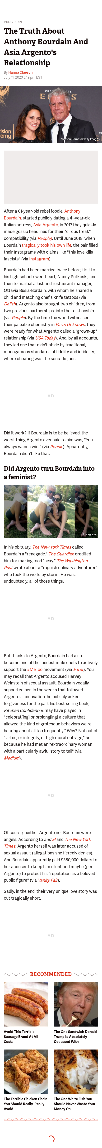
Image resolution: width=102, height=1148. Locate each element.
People (18, 317)
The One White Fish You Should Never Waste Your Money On (74, 1104)
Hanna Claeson (20, 72)
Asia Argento (45, 225)
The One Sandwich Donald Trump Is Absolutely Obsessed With (75, 1036)
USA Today (45, 338)
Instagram (39, 259)
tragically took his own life (46, 245)
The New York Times (51, 547)
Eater (78, 669)
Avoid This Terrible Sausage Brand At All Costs (21, 1036)
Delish (10, 304)
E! (54, 839)
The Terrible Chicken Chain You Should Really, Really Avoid (25, 1104)
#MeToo (34, 669)
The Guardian (61, 554)
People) (44, 238)
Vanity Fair (48, 880)
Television (13, 22)
